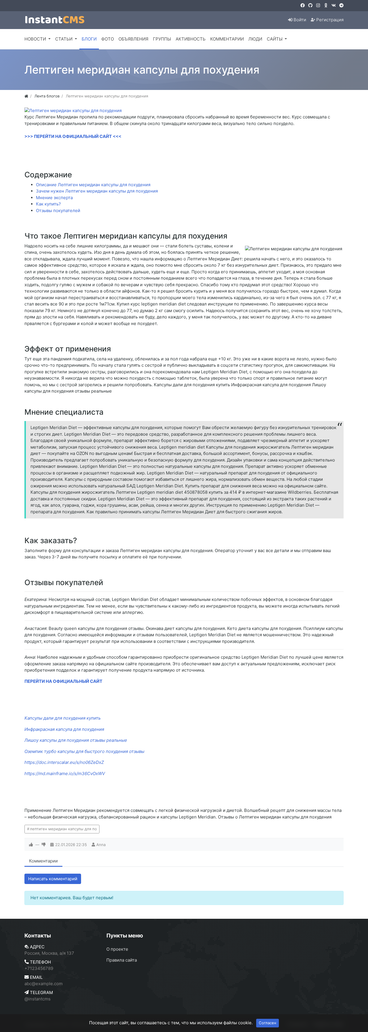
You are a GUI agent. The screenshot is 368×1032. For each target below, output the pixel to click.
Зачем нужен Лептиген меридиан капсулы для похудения (97, 191)
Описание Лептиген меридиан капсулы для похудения (93, 184)
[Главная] (26, 96)
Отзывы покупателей (58, 210)
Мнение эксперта (54, 197)
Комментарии (43, 861)
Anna (101, 844)
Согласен (267, 1023)
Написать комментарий (52, 878)
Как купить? (48, 204)
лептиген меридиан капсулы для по (63, 829)
